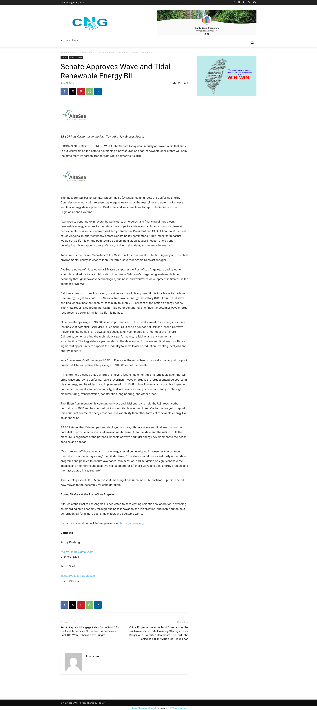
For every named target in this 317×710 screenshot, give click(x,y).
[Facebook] (234, 3)
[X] (249, 3)
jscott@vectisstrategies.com (79, 575)
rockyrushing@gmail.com (77, 552)
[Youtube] (254, 3)
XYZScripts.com (177, 708)
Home (64, 52)
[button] (252, 42)
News (73, 52)
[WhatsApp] (89, 91)
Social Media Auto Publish (144, 708)
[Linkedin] (244, 3)
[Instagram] (239, 3)
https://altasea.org (132, 523)
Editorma (92, 656)
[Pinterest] (81, 91)
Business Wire (86, 52)
